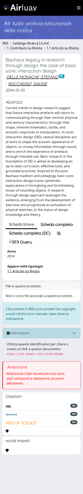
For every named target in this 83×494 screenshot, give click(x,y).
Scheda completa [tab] (57, 224)
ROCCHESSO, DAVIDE (27, 83)
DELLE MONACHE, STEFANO (32, 76)
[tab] (59, 233)
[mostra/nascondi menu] (79, 8)
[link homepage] (21, 7)
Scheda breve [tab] (21, 224)
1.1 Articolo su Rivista (63, 48)
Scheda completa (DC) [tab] (29, 233)
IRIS (5, 43)
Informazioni (19, 333)
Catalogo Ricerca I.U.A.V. (31, 43)
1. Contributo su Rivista (24, 48)
